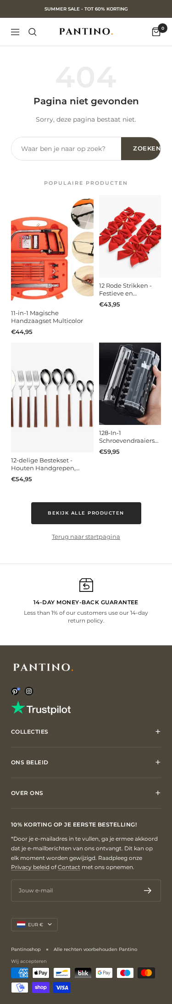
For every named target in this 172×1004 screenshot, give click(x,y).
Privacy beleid (30, 867)
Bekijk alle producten (86, 513)
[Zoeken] (32, 32)
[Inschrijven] (148, 890)
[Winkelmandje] (156, 32)
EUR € (35, 925)
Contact (69, 867)
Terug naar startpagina (86, 536)
